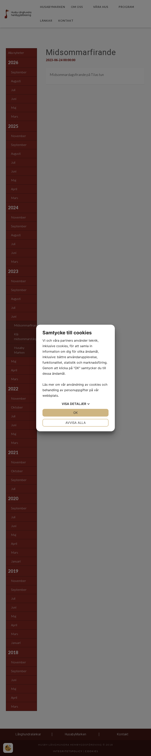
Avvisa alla (75, 423)
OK (75, 413)
